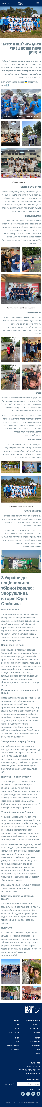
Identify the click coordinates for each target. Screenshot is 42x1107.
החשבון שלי (15, 1050)
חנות (17, 1042)
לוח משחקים (35, 1024)
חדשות (17, 1028)
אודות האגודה (35, 1042)
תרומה (38, 1054)
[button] (38, 3)
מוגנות (17, 1024)
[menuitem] (3, 3)
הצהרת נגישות (11, 1102)
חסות (38, 1050)
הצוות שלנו (36, 1046)
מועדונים (37, 1032)
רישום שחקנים (35, 1028)
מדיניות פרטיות (23, 1102)
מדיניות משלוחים (13, 1046)
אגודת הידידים (14, 1032)
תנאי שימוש (34, 1102)
